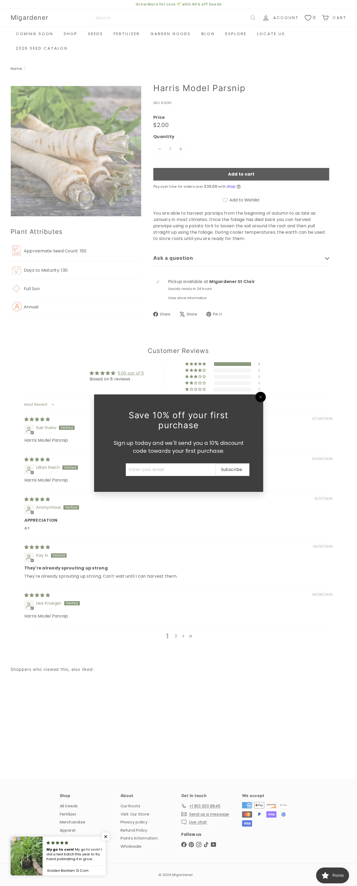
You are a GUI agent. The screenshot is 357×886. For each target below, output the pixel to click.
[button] (106, 837)
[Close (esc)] (260, 397)
